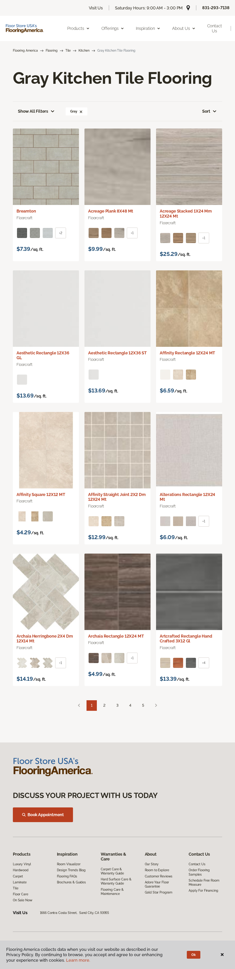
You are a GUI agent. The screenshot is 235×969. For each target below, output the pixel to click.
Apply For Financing (203, 890)
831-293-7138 (215, 7)
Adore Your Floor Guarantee (157, 884)
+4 (203, 663)
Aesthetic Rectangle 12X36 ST (117, 352)
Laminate (20, 882)
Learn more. (78, 960)
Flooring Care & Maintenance (112, 892)
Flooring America (25, 50)
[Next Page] (156, 705)
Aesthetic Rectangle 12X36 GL (43, 355)
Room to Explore (157, 870)
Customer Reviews (159, 876)
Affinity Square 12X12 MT (41, 494)
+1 (132, 233)
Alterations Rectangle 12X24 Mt (187, 497)
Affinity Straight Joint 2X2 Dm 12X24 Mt (117, 497)
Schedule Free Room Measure (204, 882)
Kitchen (84, 50)
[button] (81, 111)
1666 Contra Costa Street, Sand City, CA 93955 (74, 913)
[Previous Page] (78, 705)
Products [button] (75, 28)
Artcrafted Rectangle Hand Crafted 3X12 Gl (186, 639)
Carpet (18, 876)
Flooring (52, 50)
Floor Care (20, 894)
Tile (68, 50)
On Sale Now (22, 900)
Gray (73, 111)
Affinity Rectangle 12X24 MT (187, 352)
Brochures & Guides (71, 882)
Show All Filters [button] (33, 111)
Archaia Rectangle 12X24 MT (116, 636)
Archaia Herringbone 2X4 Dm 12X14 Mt (45, 639)
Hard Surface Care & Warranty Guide (116, 881)
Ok (193, 955)
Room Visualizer (69, 864)
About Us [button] (181, 28)
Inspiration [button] (145, 28)
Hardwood (20, 870)
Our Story (152, 864)
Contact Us (214, 28)
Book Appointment (46, 814)
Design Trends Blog (71, 870)
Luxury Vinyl (22, 864)
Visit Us (96, 8)
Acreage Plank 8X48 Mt (110, 211)
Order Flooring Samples (199, 872)
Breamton (26, 211)
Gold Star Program (159, 892)
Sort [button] (206, 111)
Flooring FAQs (67, 876)
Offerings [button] (110, 28)
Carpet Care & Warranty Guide (112, 871)
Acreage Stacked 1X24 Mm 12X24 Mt (186, 213)
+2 (60, 233)
